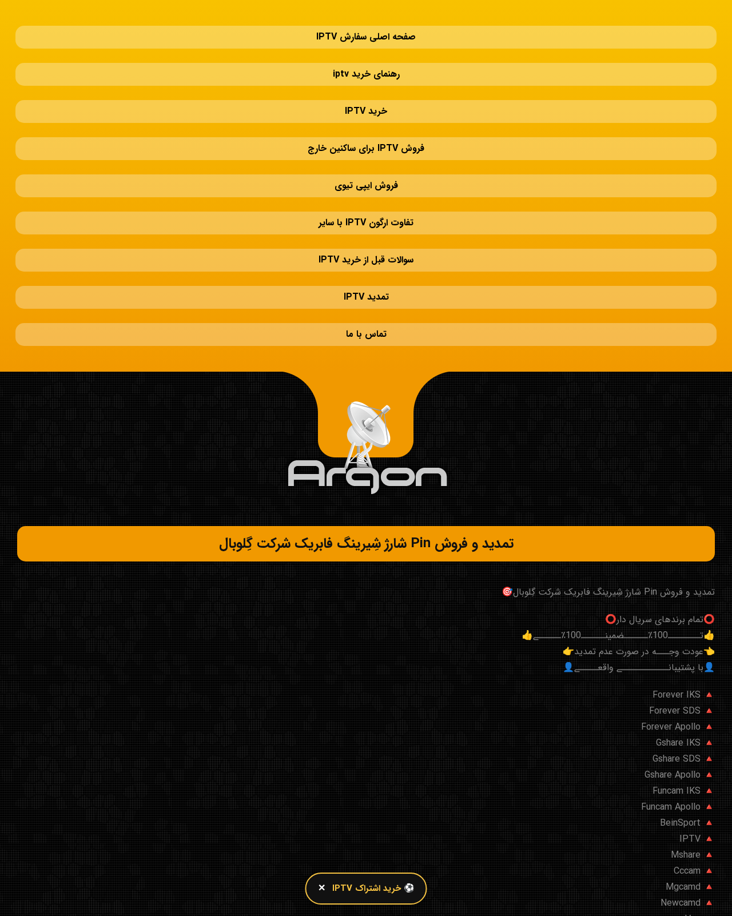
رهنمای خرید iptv (366, 51)
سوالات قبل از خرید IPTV (366, 180)
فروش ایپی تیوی (366, 128)
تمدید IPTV (366, 205)
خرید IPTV (366, 77)
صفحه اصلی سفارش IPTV (366, 25)
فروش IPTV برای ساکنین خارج (366, 102)
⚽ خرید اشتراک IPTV (373, 888)
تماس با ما (366, 231)
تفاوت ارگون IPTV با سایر (366, 154)
